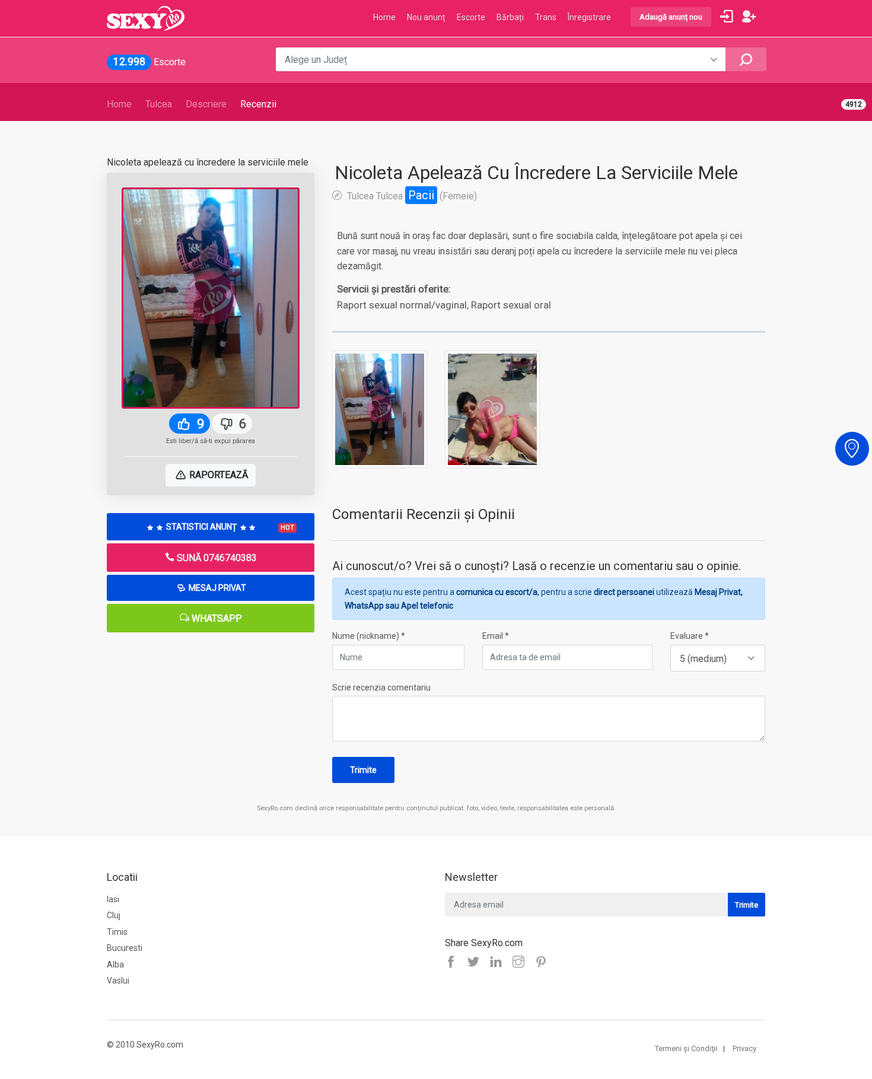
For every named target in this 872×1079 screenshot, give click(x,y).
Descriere (206, 104)
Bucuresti (124, 948)
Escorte (471, 17)
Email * (495, 636)
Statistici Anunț (229, 526)
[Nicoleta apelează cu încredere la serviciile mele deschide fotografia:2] (492, 408)
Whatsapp (215, 618)
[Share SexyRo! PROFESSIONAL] (521, 962)
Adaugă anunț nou (670, 16)
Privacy (744, 1048)
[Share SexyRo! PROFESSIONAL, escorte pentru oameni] (499, 962)
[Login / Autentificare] (726, 16)
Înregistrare (589, 17)
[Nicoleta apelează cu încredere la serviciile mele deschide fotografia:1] (379, 408)
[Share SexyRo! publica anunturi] (476, 962)
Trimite (363, 770)
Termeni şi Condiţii (686, 1048)
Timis (117, 932)
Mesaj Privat (216, 588)
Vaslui (118, 980)
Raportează (217, 474)
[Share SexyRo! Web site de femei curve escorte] (454, 962)
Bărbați (510, 17)
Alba (115, 964)
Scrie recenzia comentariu (381, 687)
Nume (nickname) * (368, 636)
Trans (545, 17)
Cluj (113, 915)
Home (119, 104)
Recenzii (258, 104)
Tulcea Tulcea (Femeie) (411, 195)
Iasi (113, 899)
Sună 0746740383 (215, 558)
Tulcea (158, 104)
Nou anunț (426, 17)
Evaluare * (689, 636)
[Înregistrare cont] (749, 16)
